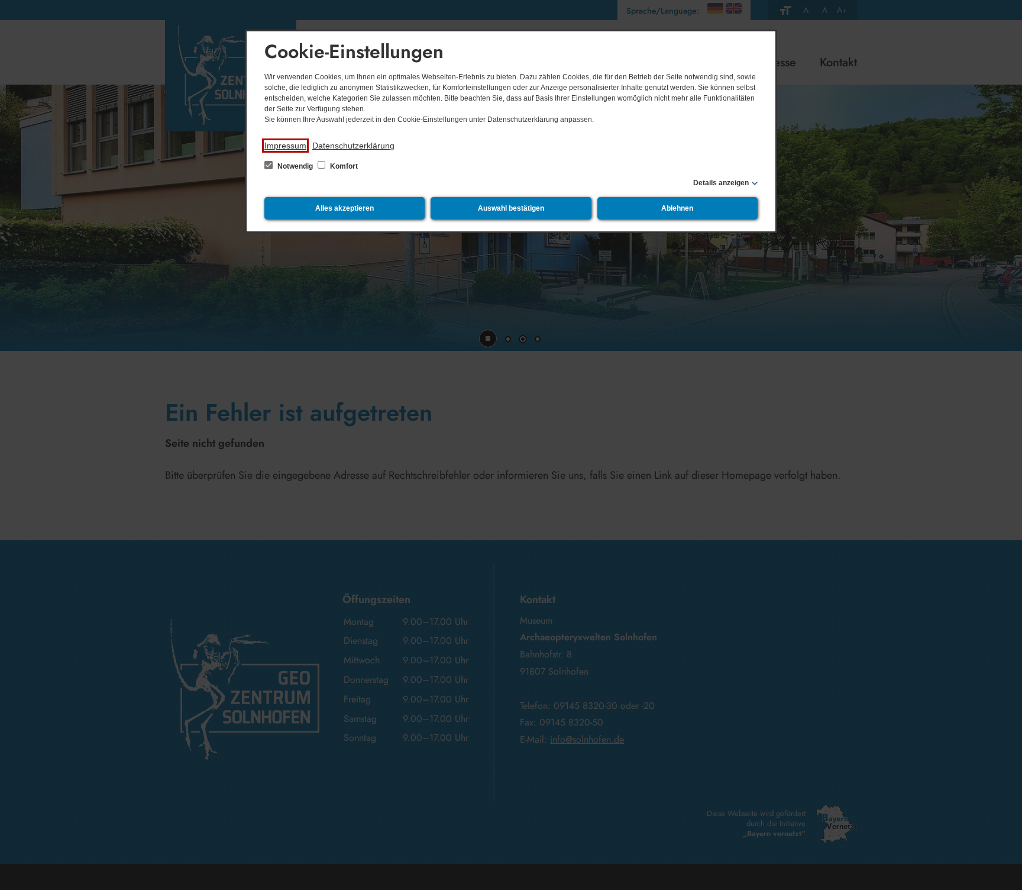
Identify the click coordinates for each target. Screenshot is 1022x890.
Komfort (343, 166)
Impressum (285, 145)
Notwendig (295, 166)
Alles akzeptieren (344, 208)
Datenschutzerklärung (353, 145)
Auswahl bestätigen (511, 208)
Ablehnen (677, 208)
